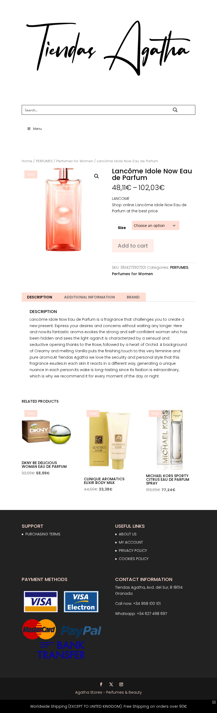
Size (122, 227)
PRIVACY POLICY (133, 550)
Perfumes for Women (74, 161)
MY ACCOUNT (131, 542)
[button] (96, 176)
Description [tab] (39, 297)
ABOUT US (128, 534)
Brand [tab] (133, 297)
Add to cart (133, 245)
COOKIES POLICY (133, 558)
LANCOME (120, 198)
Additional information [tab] (89, 297)
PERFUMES (44, 161)
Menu (37, 128)
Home (27, 161)
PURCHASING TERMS (42, 534)
